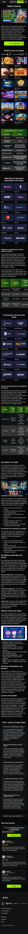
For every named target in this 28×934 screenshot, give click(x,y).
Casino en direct (10, 54)
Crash (16, 54)
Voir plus (14, 886)
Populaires (3, 54)
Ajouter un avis (14, 835)
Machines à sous (22, 54)
